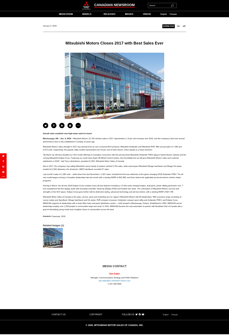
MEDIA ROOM (66, 14)
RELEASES (109, 14)
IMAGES (129, 14)
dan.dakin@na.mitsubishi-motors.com (114, 281)
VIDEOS (147, 14)
